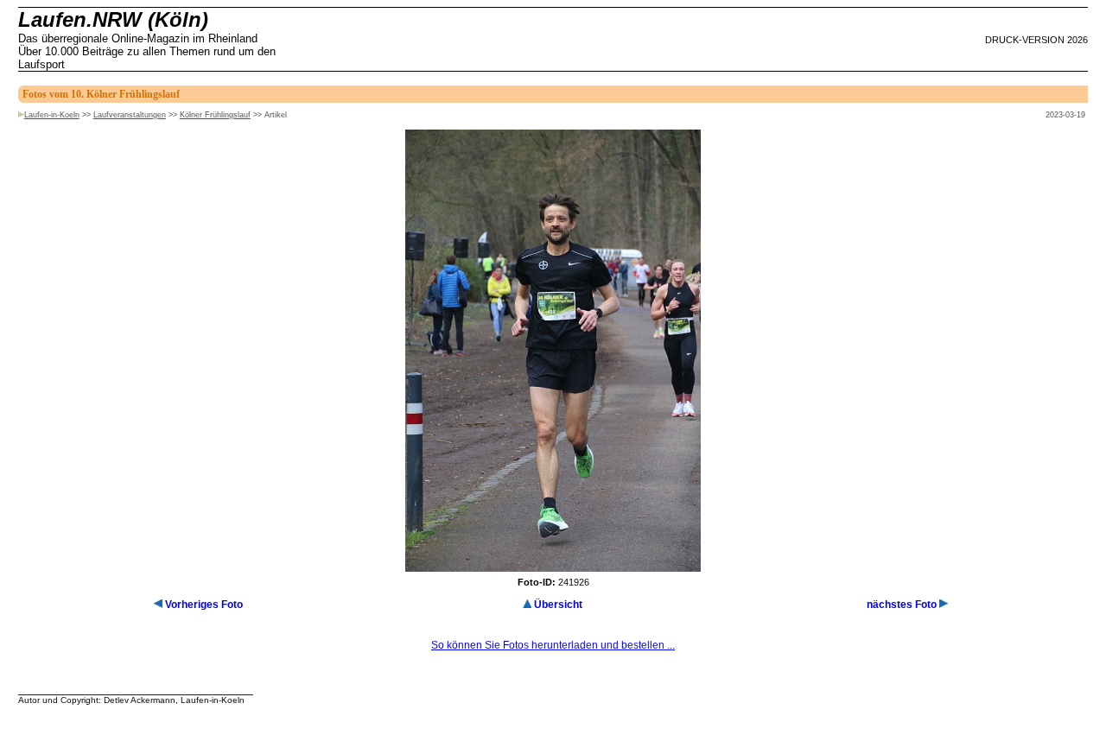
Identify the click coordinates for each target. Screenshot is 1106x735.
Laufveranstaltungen (129, 115)
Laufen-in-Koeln (51, 115)
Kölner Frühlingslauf (215, 115)
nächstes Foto (902, 605)
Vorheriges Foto (204, 605)
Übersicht (558, 605)
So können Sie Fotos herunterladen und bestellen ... (553, 645)
